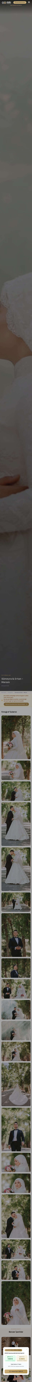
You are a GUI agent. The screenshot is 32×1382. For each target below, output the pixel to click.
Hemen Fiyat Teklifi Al (17, 1371)
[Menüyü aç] (29, 2)
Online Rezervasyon (20, 2)
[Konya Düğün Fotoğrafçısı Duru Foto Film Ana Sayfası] (6, 2)
